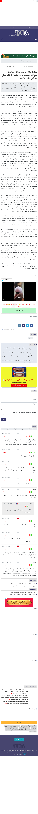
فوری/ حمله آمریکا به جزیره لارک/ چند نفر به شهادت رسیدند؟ (23, 586)
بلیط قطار (7, 728)
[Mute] (6, 300)
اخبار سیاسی (26, 61)
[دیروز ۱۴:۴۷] (33, 691)
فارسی (36, 27)
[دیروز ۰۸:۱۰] (33, 697)
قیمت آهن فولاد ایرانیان (24, 728)
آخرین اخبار (33, 581)
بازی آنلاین (23, 726)
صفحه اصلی (33, 61)
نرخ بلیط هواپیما (9, 730)
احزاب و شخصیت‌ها (16, 61)
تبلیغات (13, 27)
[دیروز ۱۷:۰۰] (33, 703)
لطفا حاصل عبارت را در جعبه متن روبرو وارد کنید (25, 412)
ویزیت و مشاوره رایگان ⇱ (19, 385)
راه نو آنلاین (29, 726)
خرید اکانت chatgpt (24, 730)
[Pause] (3, 300)
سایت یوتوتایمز (32, 730)
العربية (33, 27)
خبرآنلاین (19, 33)
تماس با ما (19, 27)
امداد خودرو (16, 730)
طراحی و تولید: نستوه (18, 754)
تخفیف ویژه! (19, 310)
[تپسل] (2, 54)
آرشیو (10, 27)
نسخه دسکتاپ (19, 739)
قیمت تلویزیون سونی (15, 726)
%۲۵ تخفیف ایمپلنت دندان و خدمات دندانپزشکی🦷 (19, 380)
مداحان (30, 338)
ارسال (3, 419)
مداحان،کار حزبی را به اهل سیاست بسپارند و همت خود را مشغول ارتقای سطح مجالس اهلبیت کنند (19, 75)
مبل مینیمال (7, 726)
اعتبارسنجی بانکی (14, 728)
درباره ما (16, 27)
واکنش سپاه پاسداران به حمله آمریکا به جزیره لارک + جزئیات (22, 584)
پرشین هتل (33, 728)
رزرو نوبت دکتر (32, 732)
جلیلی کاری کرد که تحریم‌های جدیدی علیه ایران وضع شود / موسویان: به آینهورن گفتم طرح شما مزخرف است (15, 702)
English (29, 27)
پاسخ (4, 436)
